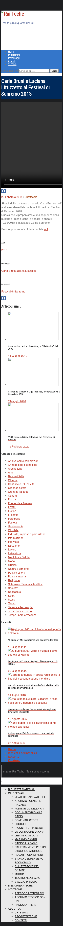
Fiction (12, 511)
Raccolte (13, 756)
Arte (10, 472)
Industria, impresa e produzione (27, 534)
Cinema (12, 480)
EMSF (12, 507)
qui (46, 229)
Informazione (16, 538)
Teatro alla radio (27, 877)
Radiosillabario (26, 843)
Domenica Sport (26, 820)
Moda (11, 561)
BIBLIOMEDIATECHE (20, 885)
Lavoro (12, 549)
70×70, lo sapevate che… (31, 797)
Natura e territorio (18, 569)
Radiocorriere (25, 904)
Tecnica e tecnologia (20, 607)
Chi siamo (14, 760)
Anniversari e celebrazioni (23, 461)
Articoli (11, 61)
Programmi (14, 54)
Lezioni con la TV (26, 835)
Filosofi (20, 824)
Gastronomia (15, 526)
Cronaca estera (17, 488)
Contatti (21, 920)
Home (11, 51)
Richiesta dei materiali (22, 753)
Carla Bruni (8, 271)
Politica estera (16, 572)
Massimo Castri (26, 839)
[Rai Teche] (12, 14)
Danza (12, 499)
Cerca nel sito (9, 70)
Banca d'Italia (16, 476)
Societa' (13, 588)
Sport (11, 596)
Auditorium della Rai (29, 808)
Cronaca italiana (18, 492)
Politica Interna (17, 576)
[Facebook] (31, 191)
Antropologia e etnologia (22, 465)
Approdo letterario (29, 893)
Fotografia (14, 519)
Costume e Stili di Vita (21, 484)
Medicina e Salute (19, 557)
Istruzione (14, 545)
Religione (14, 580)
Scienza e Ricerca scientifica (25, 584)
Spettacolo (31, 197)
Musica (12, 565)
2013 (4, 250)
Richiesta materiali (21, 789)
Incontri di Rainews (29, 827)
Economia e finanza (20, 503)
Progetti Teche (26, 916)
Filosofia (13, 515)
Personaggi (14, 58)
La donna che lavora (29, 831)
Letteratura (14, 553)
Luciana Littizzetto (25, 271)
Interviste (13, 542)
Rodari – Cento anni (29, 854)
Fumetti (12, 522)
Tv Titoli (12, 64)
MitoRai (20, 874)
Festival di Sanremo (13, 291)
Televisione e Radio (20, 611)
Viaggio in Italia (26, 881)
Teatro (11, 603)
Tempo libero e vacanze (22, 615)
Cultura (12, 495)
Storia (11, 599)
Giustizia (13, 530)
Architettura (15, 468)
